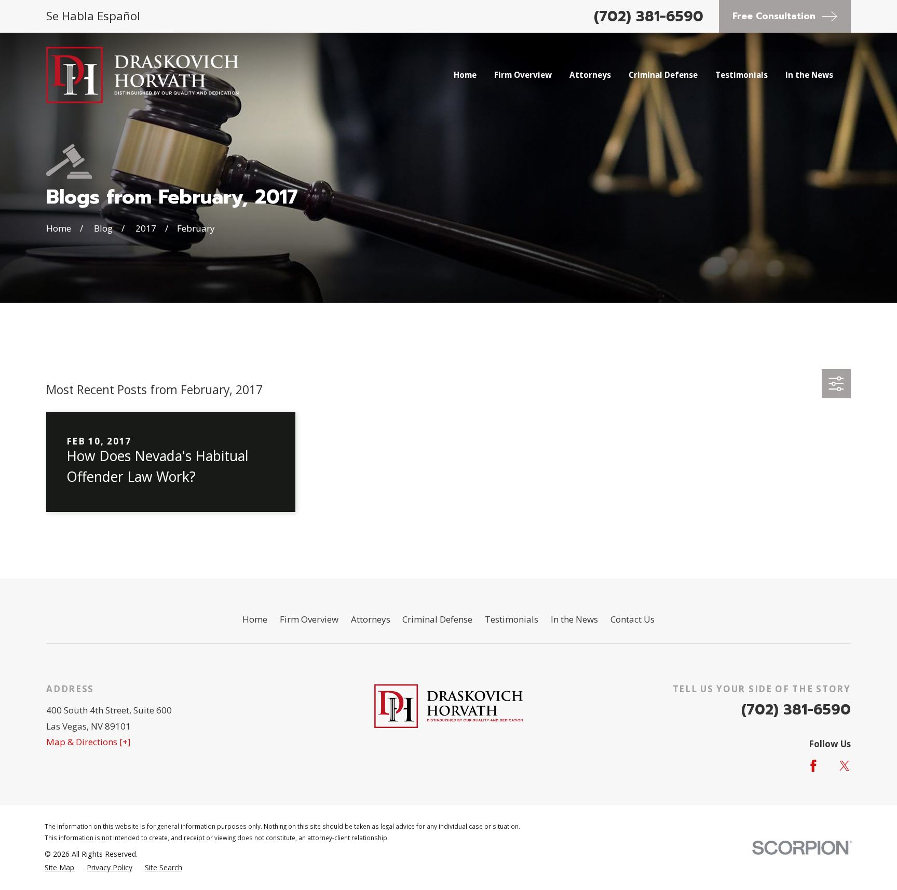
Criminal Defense (437, 619)
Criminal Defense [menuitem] (663, 75)
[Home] (142, 75)
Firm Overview (309, 619)
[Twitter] (844, 766)
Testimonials (511, 619)
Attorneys (370, 619)
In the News (574, 619)
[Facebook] (813, 766)
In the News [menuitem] (809, 75)
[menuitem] (59, 867)
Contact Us (632, 619)
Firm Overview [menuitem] (523, 75)
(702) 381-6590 (648, 16)
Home (254, 619)
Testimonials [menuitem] (741, 75)
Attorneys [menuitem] (590, 75)
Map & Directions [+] (88, 742)
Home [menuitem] (465, 75)
